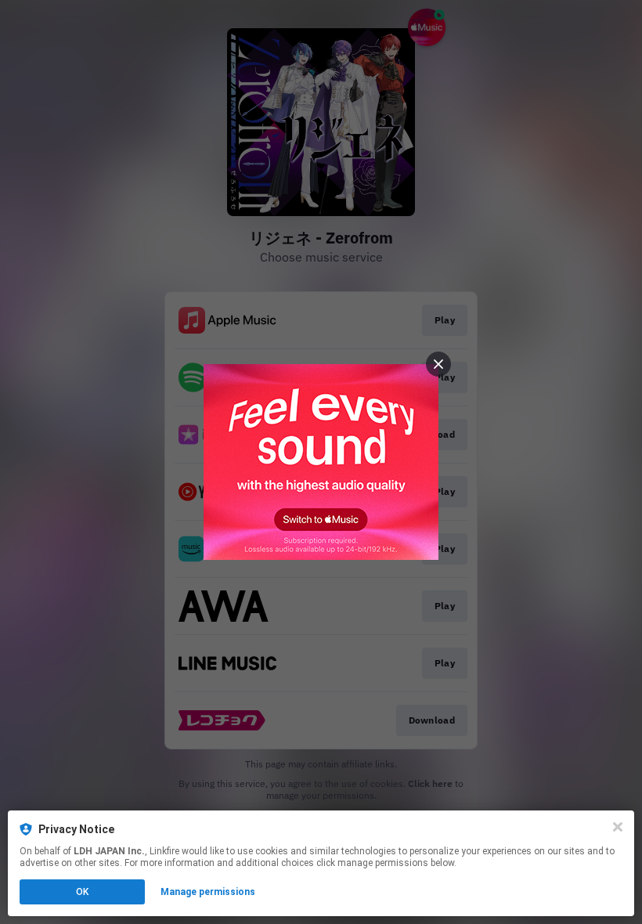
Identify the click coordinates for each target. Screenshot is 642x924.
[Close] (617, 826)
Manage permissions (207, 891)
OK (82, 891)
